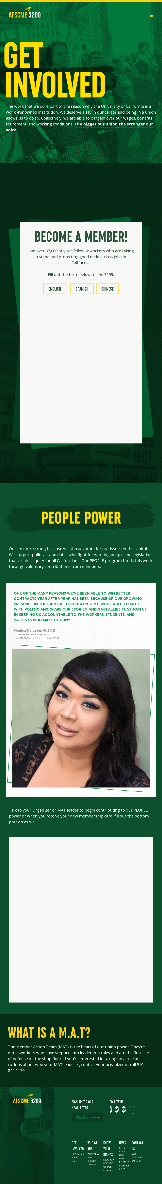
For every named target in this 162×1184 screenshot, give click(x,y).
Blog (121, 1155)
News (122, 1143)
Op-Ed (122, 1169)
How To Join (78, 1154)
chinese (107, 289)
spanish (81, 289)
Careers (136, 1161)
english (55, 289)
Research (124, 1165)
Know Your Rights (108, 1149)
